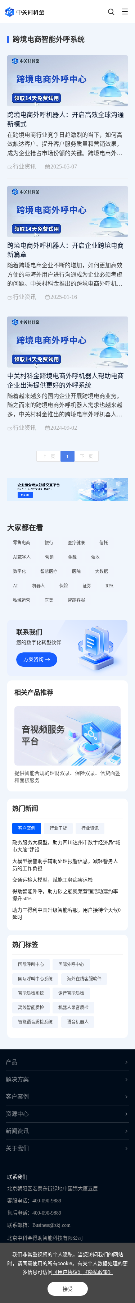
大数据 (101, 571)
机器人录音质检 (73, 1007)
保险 (63, 585)
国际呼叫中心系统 (35, 978)
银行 (49, 542)
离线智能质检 (31, 1007)
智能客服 (76, 600)
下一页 (86, 456)
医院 (76, 571)
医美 (49, 600)
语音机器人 (78, 1022)
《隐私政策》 (98, 1271)
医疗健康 (76, 542)
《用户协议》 (68, 1271)
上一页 (48, 456)
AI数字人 (22, 557)
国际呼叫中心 (31, 964)
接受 (68, 1288)
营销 (49, 557)
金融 (72, 557)
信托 (103, 542)
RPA (109, 585)
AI (15, 585)
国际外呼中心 (71, 964)
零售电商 (21, 542)
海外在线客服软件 (84, 978)
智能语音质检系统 (35, 1022)
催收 (95, 557)
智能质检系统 (31, 993)
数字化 (19, 571)
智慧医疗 (49, 571)
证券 (86, 585)
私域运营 (21, 600)
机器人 (38, 585)
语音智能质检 (71, 993)
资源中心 (17, 1114)
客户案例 (17, 1097)
